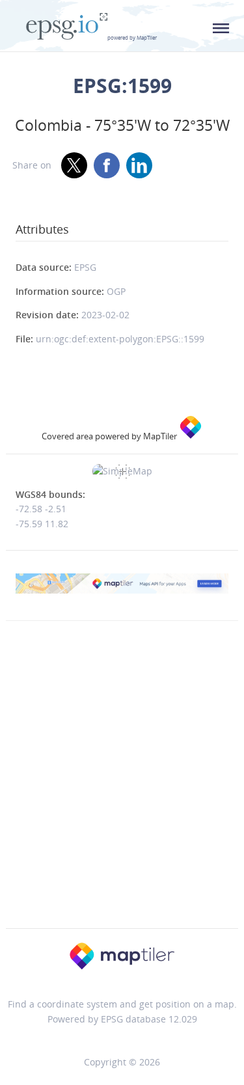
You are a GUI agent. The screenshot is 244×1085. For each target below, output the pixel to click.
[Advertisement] (122, 802)
